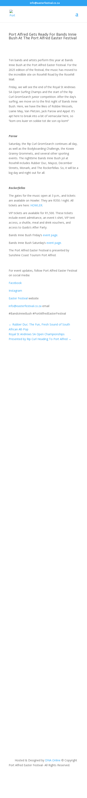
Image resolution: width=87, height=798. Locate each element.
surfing (17, 394)
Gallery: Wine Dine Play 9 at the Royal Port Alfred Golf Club (41, 523)
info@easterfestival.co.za (25, 306)
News (63, 389)
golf (62, 529)
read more (20, 429)
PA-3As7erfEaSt (27, 389)
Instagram (15, 290)
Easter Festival (18, 298)
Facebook (15, 283)
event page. (50, 235)
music (64, 668)
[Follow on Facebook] (12, 777)
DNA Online (52, 760)
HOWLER (36, 205)
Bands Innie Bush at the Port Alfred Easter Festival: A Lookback (40, 662)
